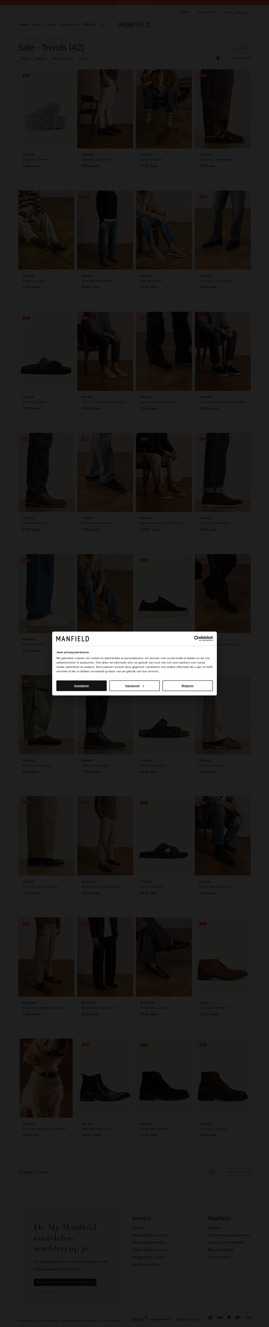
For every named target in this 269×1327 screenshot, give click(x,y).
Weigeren (188, 685)
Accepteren (81, 685)
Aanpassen (132, 685)
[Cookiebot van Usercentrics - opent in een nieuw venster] (197, 638)
